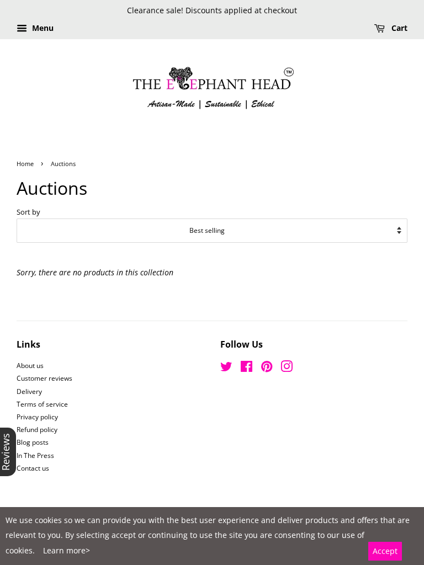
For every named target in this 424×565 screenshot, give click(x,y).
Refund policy (37, 429)
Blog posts (33, 442)
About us (30, 365)
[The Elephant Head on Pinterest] (267, 368)
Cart (398, 28)
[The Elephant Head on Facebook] (246, 368)
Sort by (28, 212)
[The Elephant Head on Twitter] (226, 368)
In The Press (35, 455)
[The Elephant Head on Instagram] (286, 368)
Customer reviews (44, 378)
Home (25, 164)
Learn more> (66, 550)
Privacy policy (37, 416)
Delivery (29, 391)
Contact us (33, 467)
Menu (42, 28)
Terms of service (42, 403)
